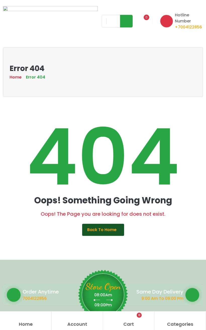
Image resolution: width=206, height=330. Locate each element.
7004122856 (35, 298)
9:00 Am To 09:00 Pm (162, 298)
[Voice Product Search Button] (112, 21)
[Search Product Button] (126, 21)
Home (16, 77)
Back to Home (102, 230)
